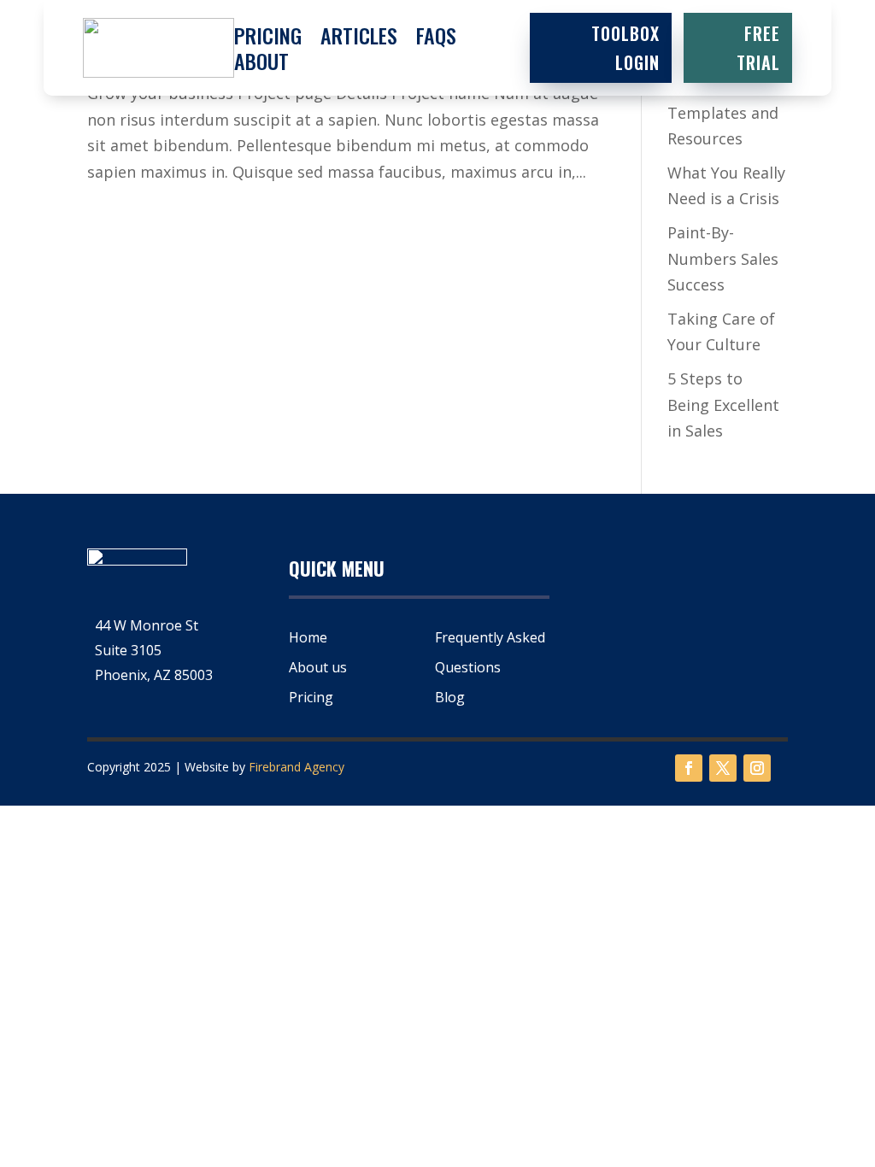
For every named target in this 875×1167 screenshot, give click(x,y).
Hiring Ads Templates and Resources (722, 112)
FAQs (436, 38)
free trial (758, 48)
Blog (450, 697)
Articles (358, 38)
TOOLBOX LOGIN (625, 48)
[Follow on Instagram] (757, 768)
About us (318, 667)
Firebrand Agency (296, 767)
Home (308, 637)
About (261, 64)
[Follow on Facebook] (688, 768)
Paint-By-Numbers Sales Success (722, 258)
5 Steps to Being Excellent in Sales (723, 404)
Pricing (268, 38)
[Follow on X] (723, 768)
